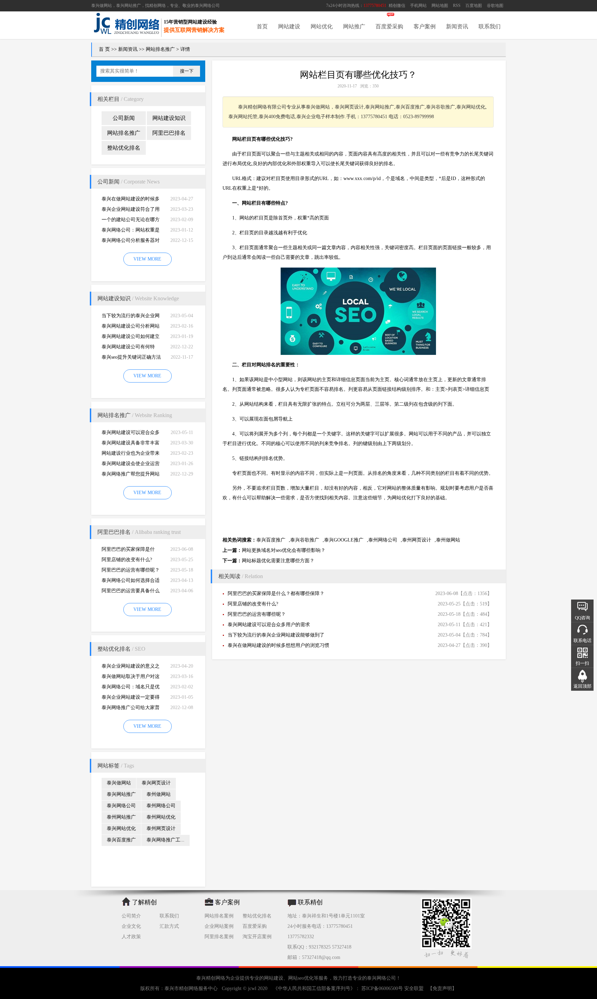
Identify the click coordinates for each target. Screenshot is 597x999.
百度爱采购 (389, 26)
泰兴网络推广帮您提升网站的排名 (131, 475)
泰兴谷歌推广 (304, 540)
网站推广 (354, 26)
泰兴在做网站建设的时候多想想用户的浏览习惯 (131, 200)
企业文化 (131, 926)
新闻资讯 (457, 26)
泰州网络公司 (161, 805)
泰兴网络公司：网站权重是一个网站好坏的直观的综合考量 (131, 231)
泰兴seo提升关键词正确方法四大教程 (131, 358)
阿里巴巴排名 (169, 133)
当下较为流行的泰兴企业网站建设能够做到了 (131, 317)
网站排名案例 (219, 915)
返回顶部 (582, 686)
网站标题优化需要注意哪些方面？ (278, 560)
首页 (262, 26)
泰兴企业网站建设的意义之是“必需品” (131, 667)
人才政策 (131, 936)
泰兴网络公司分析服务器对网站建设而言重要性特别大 (131, 242)
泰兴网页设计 (156, 782)
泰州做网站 (158, 794)
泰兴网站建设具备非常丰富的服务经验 (131, 444)
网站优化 (322, 26)
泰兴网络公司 (207, 5)
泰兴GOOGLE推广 (343, 540)
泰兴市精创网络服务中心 (191, 988)
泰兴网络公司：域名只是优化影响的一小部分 (131, 688)
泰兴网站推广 (121, 794)
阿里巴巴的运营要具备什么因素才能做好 (131, 592)
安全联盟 (414, 988)
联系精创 (310, 902)
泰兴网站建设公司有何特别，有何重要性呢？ (128, 348)
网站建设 (289, 26)
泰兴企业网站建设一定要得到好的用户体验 (131, 699)
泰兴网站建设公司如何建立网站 (131, 338)
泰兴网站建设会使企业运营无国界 (131, 465)
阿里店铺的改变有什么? (127, 559)
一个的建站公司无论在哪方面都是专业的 (131, 221)
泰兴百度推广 (121, 839)
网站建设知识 (169, 118)
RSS (457, 5)
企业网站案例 (219, 926)
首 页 (104, 49)
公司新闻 (124, 118)
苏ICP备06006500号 (382, 988)
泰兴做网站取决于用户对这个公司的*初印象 (131, 678)
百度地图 (473, 5)
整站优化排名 (123, 148)
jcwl (252, 988)
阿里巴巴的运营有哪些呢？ (131, 570)
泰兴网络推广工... (165, 839)
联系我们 (489, 26)
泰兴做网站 (101, 5)
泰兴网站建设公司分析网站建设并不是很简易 (131, 327)
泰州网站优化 (161, 817)
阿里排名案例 (219, 936)
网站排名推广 (160, 49)
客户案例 (425, 26)
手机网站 (418, 5)
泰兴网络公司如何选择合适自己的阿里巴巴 (131, 582)
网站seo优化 (301, 978)
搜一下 (186, 71)
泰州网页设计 (161, 828)
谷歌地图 (495, 5)
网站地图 (440, 5)
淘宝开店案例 (257, 936)
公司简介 (131, 915)
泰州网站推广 (121, 817)
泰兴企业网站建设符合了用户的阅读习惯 (131, 211)
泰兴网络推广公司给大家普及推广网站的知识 (131, 709)
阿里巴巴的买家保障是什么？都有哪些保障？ (128, 551)
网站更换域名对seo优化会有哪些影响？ (283, 550)
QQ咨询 (582, 617)
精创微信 (397, 5)
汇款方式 (169, 926)
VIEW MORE (147, 259)
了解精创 (144, 902)
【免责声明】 (442, 988)
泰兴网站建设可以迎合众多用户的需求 (131, 434)
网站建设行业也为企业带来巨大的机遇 (131, 455)
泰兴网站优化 (121, 828)
